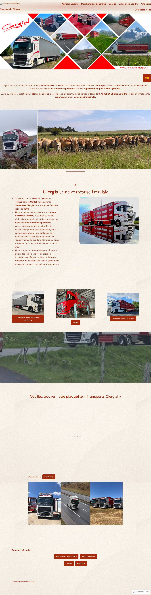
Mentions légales (88, 556)
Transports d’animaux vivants (123, 319)
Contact (69, 563)
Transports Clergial (10, 9)
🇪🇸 (147, 78)
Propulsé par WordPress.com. (23, 582)
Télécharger (48, 477)
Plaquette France (34, 477)
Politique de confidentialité (66, 556)
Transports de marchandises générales (28, 319)
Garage (75, 322)
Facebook (81, 563)
